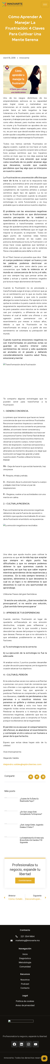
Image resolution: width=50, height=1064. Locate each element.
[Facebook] (14, 1044)
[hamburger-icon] (45, 4)
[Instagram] (28, 1044)
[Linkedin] (21, 1044)
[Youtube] (35, 1044)
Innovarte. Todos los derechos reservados (25, 1057)
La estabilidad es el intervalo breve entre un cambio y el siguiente (32, 840)
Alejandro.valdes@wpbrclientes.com (22, 764)
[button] (30, 776)
